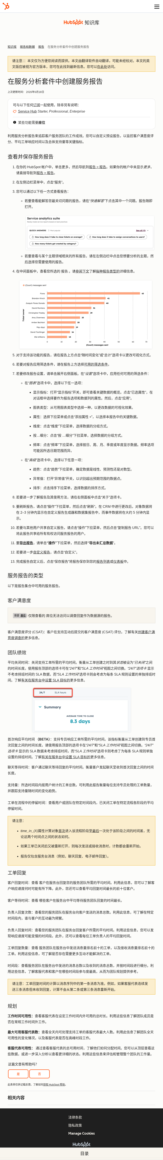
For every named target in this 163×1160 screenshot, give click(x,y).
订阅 (36, 105)
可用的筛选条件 (96, 364)
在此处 (102, 67)
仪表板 (118, 561)
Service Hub (27, 111)
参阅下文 (82, 271)
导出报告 (26, 543)
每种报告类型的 (108, 271)
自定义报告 (41, 552)
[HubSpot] (6, 6)
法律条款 (75, 1117)
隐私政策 (75, 1125)
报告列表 (103, 561)
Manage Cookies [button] (81, 1133)
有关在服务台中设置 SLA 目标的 (45, 680)
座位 (41, 122)
